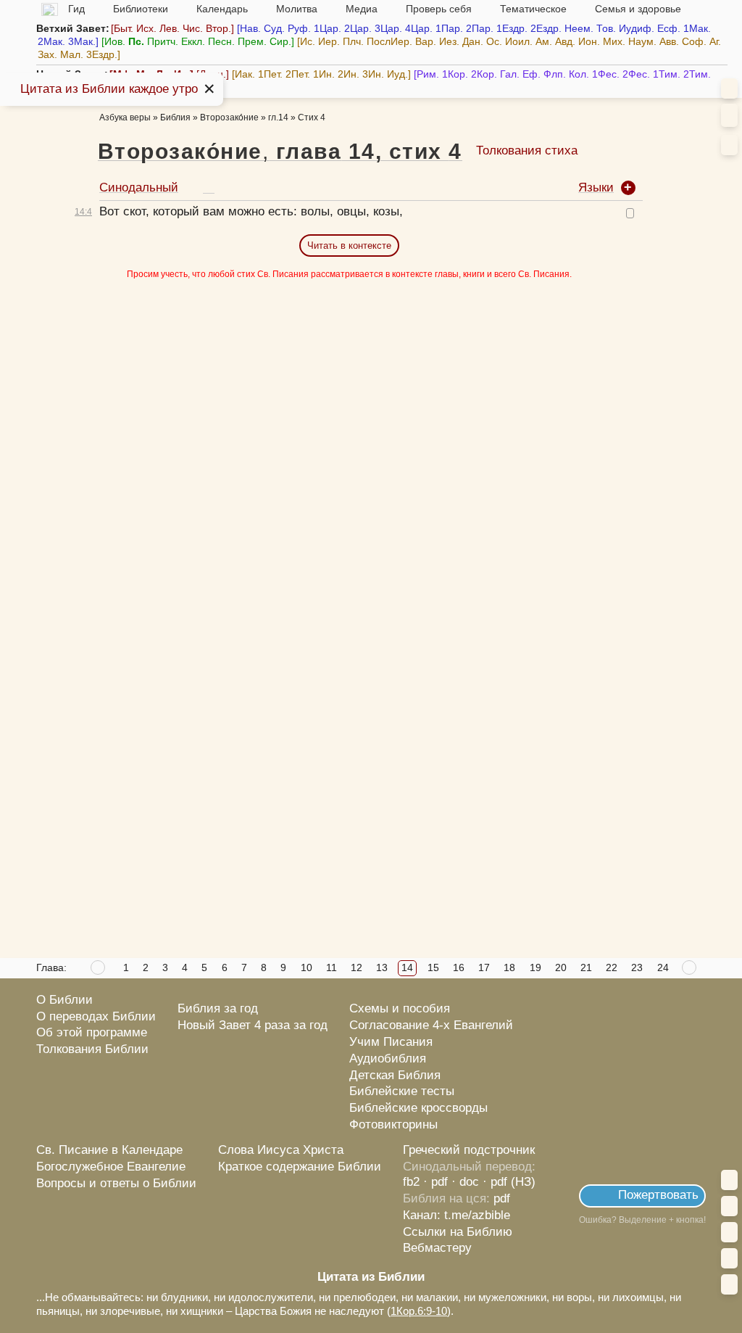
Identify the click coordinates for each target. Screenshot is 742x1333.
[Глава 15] (690, 968)
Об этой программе (91, 1032)
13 (382, 967)
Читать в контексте (349, 245)
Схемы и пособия (399, 1008)
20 (561, 967)
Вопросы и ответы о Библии (116, 1183)
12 (356, 967)
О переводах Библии (96, 1016)
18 (509, 967)
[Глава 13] (98, 968)
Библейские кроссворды (418, 1108)
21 (586, 967)
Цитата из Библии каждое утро (109, 89)
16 (458, 967)
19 (535, 967)
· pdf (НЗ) (509, 1182)
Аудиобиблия (387, 1058)
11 (331, 967)
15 (433, 967)
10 (306, 967)
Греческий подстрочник (469, 1150)
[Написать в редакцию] (676, 1251)
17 (484, 967)
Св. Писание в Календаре (109, 1150)
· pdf (435, 1182)
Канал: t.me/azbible (456, 1215)
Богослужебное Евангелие (111, 1166)
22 (611, 967)
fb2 (411, 1182)
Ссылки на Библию (457, 1232)
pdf (501, 1198)
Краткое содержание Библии (299, 1166)
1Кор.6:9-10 (419, 1311)
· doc (465, 1182)
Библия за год (218, 1008)
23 (637, 967)
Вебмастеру (437, 1248)
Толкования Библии (92, 1049)
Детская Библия (395, 1075)
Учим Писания (391, 1042)
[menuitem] (729, 145)
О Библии (64, 1000)
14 (407, 967)
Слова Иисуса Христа (280, 1150)
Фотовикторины (393, 1124)
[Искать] (729, 115)
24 (663, 967)
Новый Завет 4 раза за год (253, 1025)
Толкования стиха (527, 150)
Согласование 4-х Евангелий (431, 1025)
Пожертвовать (658, 1195)
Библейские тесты (401, 1091)
